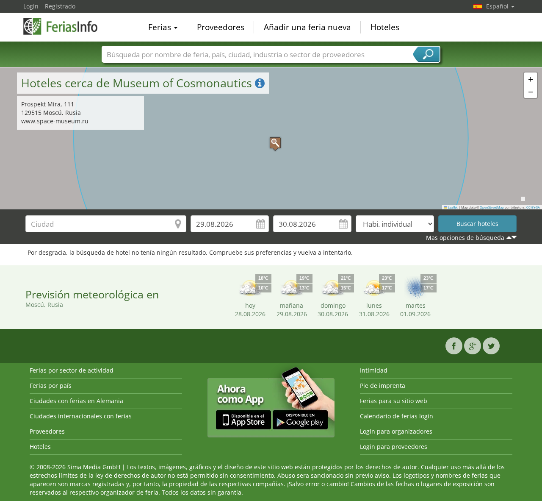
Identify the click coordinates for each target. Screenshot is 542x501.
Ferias (160, 27)
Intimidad (373, 370)
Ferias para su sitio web (393, 401)
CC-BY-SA (533, 207)
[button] (271, 138)
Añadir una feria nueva (307, 27)
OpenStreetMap (492, 207)
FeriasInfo (65, 26)
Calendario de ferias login (396, 416)
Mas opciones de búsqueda (465, 238)
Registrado (60, 6)
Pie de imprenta (382, 385)
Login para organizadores (396, 431)
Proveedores (220, 27)
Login (31, 6)
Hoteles (385, 27)
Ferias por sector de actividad (71, 370)
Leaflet (452, 207)
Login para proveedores (393, 447)
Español (498, 6)
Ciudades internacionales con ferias (81, 416)
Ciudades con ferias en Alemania (76, 401)
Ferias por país (51, 385)
